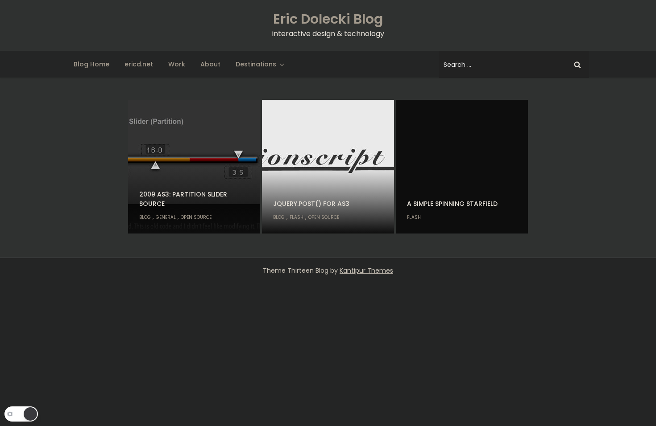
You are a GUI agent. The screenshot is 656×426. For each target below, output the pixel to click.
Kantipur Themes (366, 270)
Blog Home (91, 64)
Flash (296, 217)
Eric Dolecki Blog (328, 19)
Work (176, 64)
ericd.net (139, 64)
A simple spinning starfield (452, 203)
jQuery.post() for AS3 (311, 203)
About (210, 64)
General (166, 217)
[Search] (577, 64)
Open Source (196, 217)
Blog (145, 217)
